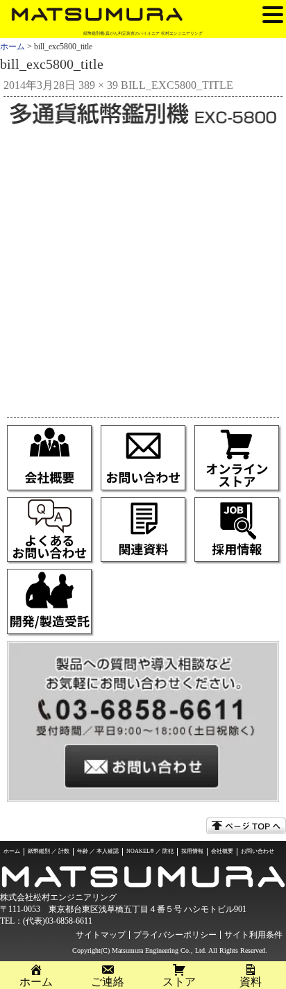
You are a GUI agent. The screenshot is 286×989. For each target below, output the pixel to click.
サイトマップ (101, 935)
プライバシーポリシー (175, 935)
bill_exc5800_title (177, 85)
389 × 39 (98, 85)
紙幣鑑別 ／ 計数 (48, 851)
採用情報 (192, 851)
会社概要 (222, 851)
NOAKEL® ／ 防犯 (150, 851)
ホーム (12, 46)
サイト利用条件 (253, 935)
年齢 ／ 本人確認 (98, 851)
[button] (272, 14)
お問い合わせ (257, 851)
